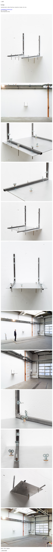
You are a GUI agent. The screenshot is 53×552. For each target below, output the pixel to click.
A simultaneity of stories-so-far (6, 9)
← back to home (4, 550)
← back (2, 1)
